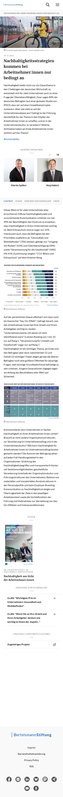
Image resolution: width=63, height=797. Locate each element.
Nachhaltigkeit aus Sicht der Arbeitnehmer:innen (19, 578)
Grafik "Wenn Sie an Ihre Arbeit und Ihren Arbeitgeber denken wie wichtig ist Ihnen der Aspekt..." (27, 617)
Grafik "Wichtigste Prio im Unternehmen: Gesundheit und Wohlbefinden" (24, 601)
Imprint (31, 747)
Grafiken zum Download (37, 201)
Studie (18, 201)
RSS (31, 766)
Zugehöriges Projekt (18, 644)
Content (8, 201)
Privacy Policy (31, 760)
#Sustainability (11, 139)
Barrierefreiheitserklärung (31, 753)
